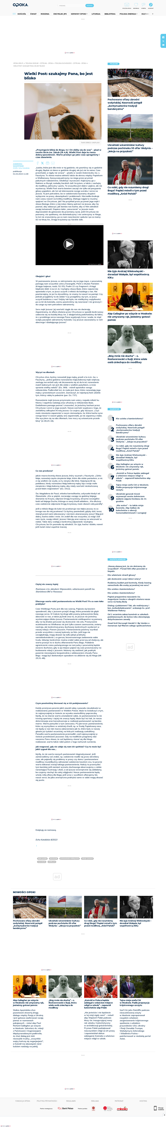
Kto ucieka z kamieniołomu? (121, 589)
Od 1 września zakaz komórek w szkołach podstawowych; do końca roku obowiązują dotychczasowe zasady (129, 617)
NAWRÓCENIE (53, 858)
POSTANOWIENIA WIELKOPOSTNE (69, 858)
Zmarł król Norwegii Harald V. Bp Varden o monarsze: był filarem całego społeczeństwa (129, 624)
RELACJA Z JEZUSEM (87, 858)
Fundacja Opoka (22, 1101)
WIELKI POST (51, 862)
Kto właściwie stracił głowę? (122, 575)
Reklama (95, 1101)
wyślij (53, 163)
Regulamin (71, 1101)
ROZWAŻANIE (42, 862)
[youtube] (163, 45)
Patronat (119, 1101)
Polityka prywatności (47, 1101)
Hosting (143, 1101)
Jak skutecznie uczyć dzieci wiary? (124, 579)
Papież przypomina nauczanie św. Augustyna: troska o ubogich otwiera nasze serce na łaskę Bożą (129, 599)
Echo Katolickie (24, 168)
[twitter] (163, 41)
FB (38, 163)
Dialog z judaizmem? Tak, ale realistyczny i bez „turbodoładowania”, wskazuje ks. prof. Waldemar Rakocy (129, 608)
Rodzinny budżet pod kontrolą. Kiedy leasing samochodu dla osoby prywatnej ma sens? (129, 583)
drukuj (48, 163)
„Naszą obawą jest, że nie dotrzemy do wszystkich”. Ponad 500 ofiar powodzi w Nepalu (127, 568)
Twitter (42, 163)
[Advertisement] (83, 36)
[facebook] (163, 37)
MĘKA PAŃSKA (42, 858)
